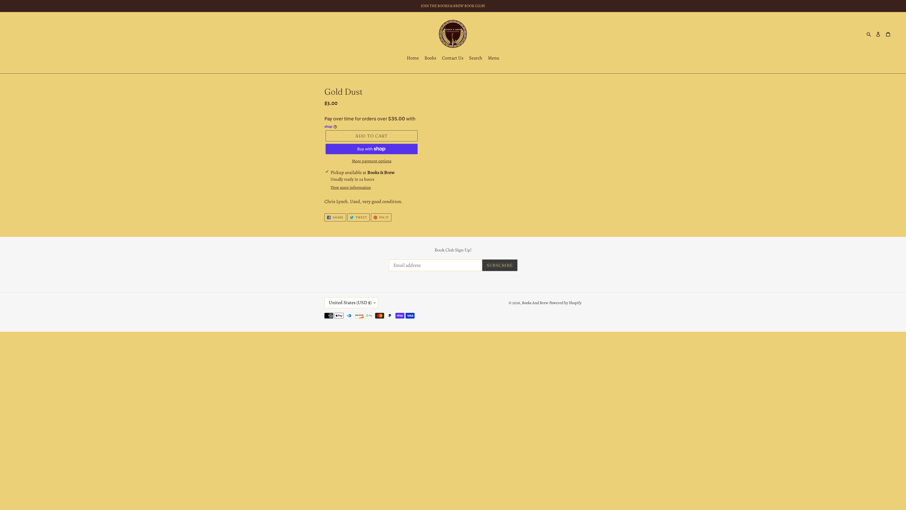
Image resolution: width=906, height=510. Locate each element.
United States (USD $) (350, 302)
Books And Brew (535, 303)
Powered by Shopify (565, 303)
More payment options (371, 161)
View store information (351, 187)
